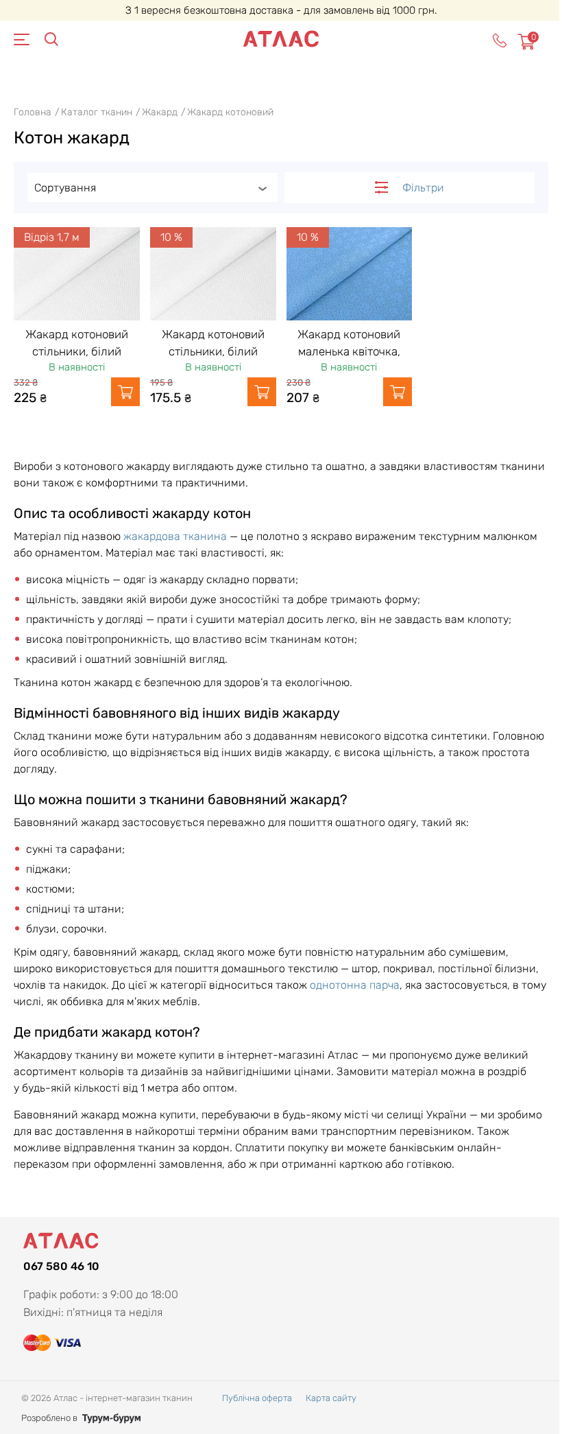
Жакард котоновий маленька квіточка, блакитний (348, 351)
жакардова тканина (175, 536)
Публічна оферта (257, 1398)
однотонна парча (355, 984)
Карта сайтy (331, 1398)
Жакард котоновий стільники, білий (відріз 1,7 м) (76, 351)
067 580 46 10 (61, 1266)
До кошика (125, 391)
